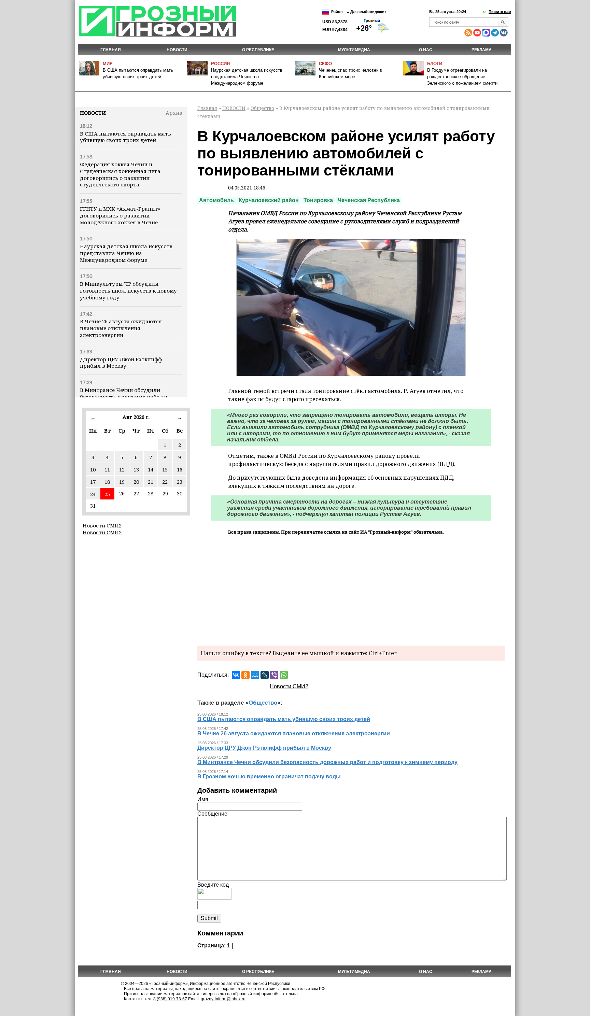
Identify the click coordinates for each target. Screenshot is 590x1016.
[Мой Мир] (255, 675)
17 (93, 481)
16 (179, 469)
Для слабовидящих (368, 12)
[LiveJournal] (265, 675)
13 (136, 469)
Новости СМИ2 (102, 525)
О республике (258, 49)
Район (337, 12)
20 (136, 481)
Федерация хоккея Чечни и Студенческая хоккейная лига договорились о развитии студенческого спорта (120, 174)
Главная (110, 49)
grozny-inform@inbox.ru (223, 999)
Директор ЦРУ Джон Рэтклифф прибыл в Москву (121, 362)
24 (93, 494)
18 (107, 481)
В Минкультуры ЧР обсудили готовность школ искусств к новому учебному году (128, 290)
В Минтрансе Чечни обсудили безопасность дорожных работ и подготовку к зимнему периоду (123, 396)
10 (93, 469)
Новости (93, 112)
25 (107, 494)
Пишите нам (500, 12)
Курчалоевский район (269, 200)
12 (122, 469)
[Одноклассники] (245, 675)
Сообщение (212, 814)
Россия (220, 63)
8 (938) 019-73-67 (170, 999)
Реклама (482, 49)
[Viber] (274, 675)
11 (107, 469)
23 (179, 481)
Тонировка (318, 200)
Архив (174, 112)
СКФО (325, 63)
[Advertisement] (351, 589)
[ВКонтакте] (236, 675)
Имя (202, 799)
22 (165, 481)
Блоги (434, 63)
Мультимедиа (354, 49)
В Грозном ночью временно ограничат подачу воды (269, 776)
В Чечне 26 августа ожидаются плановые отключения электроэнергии (121, 328)
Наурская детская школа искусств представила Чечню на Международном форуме (246, 77)
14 (150, 469)
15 (165, 469)
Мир (108, 63)
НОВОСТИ (177, 49)
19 (122, 481)
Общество (262, 108)
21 (150, 481)
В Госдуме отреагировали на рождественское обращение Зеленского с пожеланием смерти (462, 77)
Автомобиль (216, 200)
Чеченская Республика (369, 200)
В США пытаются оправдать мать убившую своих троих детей (125, 137)
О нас (425, 49)
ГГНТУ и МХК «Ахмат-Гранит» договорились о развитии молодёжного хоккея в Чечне (120, 215)
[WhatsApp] (284, 675)
